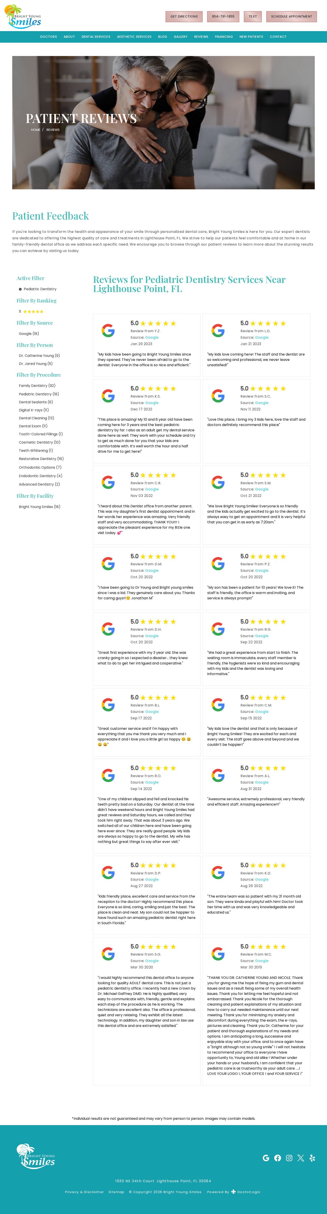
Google (152, 337)
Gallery (180, 36)
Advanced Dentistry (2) (39, 484)
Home (35, 130)
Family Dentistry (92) (37, 385)
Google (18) (29, 333)
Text (253, 16)
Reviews (201, 36)
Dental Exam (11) (33, 426)
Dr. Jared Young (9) (36, 363)
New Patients (251, 36)
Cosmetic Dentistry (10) (40, 442)
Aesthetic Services (134, 36)
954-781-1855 (223, 16)
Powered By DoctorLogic (234, 1192)
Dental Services (96, 36)
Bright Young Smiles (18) (40, 506)
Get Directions (184, 16)
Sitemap (117, 1192)
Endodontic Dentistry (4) (41, 475)
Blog (162, 36)
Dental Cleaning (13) (36, 418)
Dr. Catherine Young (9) (39, 355)
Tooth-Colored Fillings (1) (41, 434)
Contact (278, 36)
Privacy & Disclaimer (84, 1192)
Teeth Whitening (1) (36, 450)
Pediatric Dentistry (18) (39, 394)
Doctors (48, 36)
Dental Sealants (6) (36, 402)
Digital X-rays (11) (34, 410)
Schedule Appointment (291, 16)
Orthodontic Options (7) (40, 467)
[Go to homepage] (79, 16)
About (69, 36)
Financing (224, 36)
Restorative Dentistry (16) (41, 458)
